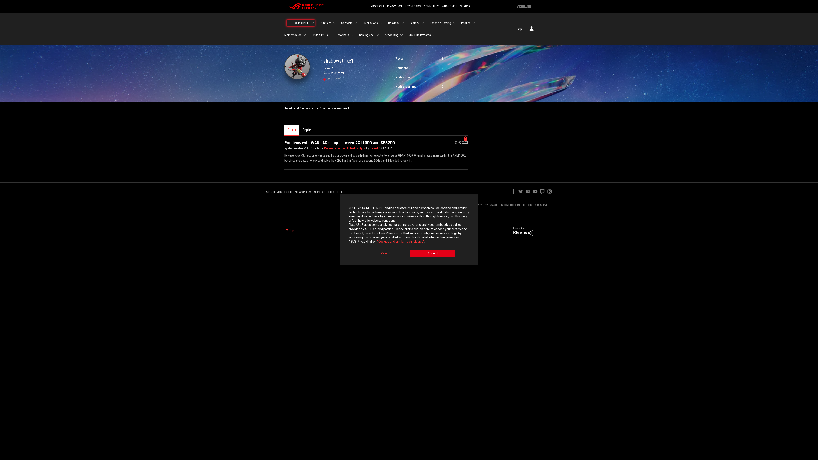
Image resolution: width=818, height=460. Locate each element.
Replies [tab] (307, 130)
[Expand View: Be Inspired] (313, 23)
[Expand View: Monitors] (352, 35)
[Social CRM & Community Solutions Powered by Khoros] (523, 231)
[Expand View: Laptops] (423, 23)
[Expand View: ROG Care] (334, 23)
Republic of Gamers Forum (301, 108)
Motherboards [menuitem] (292, 35)
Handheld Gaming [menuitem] (440, 23)
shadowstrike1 (297, 148)
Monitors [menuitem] (343, 35)
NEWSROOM (303, 192)
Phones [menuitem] (466, 23)
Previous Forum (335, 148)
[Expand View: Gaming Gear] (378, 35)
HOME (288, 192)
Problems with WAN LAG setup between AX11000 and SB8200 (339, 142)
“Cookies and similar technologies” (400, 241)
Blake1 (374, 148)
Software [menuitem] (347, 23)
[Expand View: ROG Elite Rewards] (434, 35)
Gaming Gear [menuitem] (366, 35)
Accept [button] (433, 253)
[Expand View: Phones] (474, 23)
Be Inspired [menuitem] (301, 22)
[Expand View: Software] (356, 23)
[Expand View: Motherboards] (304, 35)
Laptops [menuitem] (415, 23)
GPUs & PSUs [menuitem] (320, 35)
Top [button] (291, 230)
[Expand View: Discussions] (381, 23)
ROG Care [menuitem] (325, 23)
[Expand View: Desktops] (403, 23)
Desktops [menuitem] (394, 23)
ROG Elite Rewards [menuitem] (420, 35)
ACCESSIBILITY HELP (328, 192)
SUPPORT (466, 6)
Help (519, 29)
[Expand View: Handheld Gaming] (454, 23)
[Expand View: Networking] (401, 35)
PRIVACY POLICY (478, 205)
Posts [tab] (292, 130)
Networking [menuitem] (391, 35)
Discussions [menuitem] (370, 23)
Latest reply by (356, 148)
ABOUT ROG (274, 192)
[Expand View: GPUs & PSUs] (331, 35)
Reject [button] (385, 253)
